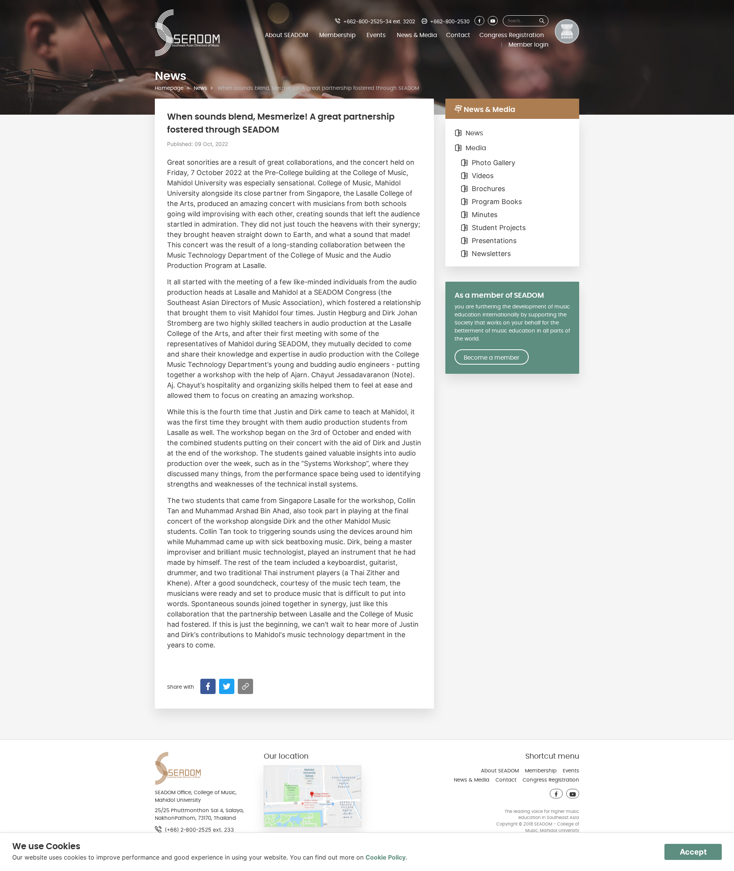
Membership (337, 35)
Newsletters (490, 254)
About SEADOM (286, 35)
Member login (528, 45)
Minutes (483, 215)
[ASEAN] (567, 33)
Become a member (492, 358)
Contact (458, 35)
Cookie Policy (385, 857)
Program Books (496, 202)
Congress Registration (511, 35)
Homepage (169, 88)
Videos (482, 176)
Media (475, 148)
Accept (693, 851)
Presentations (493, 241)
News (200, 88)
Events (376, 35)
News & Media (417, 35)
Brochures (487, 189)
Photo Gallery (492, 163)
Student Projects (498, 228)
